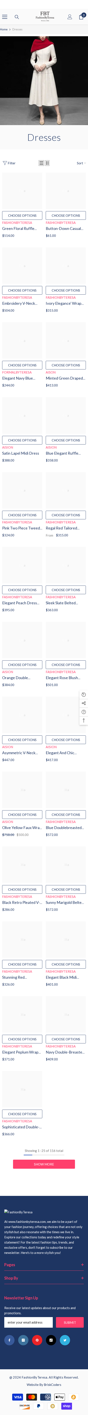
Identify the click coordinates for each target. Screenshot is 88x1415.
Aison (51, 372)
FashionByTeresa (17, 223)
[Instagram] (23, 1340)
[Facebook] (9, 1340)
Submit (70, 1322)
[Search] (16, 17)
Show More (44, 1164)
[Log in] (69, 16)
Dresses (17, 29)
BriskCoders (52, 1385)
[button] (41, 163)
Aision (7, 447)
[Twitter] (65, 1340)
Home (3, 29)
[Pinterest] (37, 1340)
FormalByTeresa (17, 372)
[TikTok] (51, 1340)
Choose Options (22, 215)
